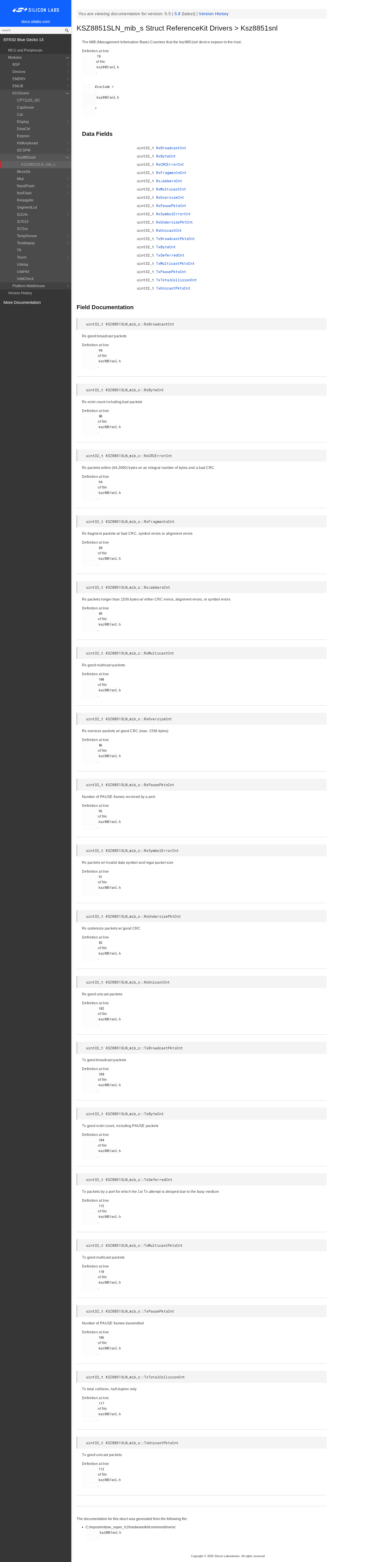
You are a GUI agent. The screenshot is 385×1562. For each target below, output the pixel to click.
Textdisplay (26, 243)
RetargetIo (25, 200)
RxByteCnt (166, 156)
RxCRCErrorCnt (170, 164)
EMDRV (19, 79)
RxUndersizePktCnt (174, 222)
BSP (16, 64)
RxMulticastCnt (171, 189)
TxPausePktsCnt (171, 271)
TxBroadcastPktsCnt (175, 238)
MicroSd (23, 172)
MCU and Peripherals (25, 50)
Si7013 (22, 222)
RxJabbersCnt (169, 180)
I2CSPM (23, 150)
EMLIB (17, 86)
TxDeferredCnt (170, 255)
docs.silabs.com (35, 21)
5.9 (178, 13)
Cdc (20, 114)
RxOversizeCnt (170, 197)
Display (23, 122)
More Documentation (22, 302)
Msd (20, 179)
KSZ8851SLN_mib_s (38, 164)
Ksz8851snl (26, 157)
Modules (15, 57)
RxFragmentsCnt (171, 172)
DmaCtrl (23, 129)
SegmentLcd (27, 207)
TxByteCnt (166, 246)
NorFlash (24, 193)
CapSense (25, 107)
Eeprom (23, 136)
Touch (22, 257)
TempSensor (27, 236)
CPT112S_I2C (28, 100)
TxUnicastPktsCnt (173, 288)
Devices (18, 72)
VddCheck (25, 279)
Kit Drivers (20, 93)
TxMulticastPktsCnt (175, 263)
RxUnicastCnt (169, 230)
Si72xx (22, 229)
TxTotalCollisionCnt (176, 280)
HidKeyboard (27, 143)
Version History (20, 293)
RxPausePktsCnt (171, 205)
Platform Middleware (28, 286)
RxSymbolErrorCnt (173, 213)
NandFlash (26, 186)
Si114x (22, 214)
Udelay (22, 264)
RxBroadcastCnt (171, 147)
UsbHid (23, 271)
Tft (19, 250)
